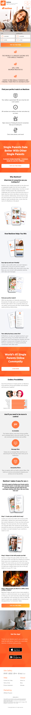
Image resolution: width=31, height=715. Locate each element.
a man (5, 40)
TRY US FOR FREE (15, 166)
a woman (6, 36)
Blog (21, 682)
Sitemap (22, 685)
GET (27, 2)
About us (22, 680)
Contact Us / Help (8, 680)
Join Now (15, 368)
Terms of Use (7, 682)
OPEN (27, 4)
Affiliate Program (8, 693)
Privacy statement (8, 685)
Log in (27, 8)
